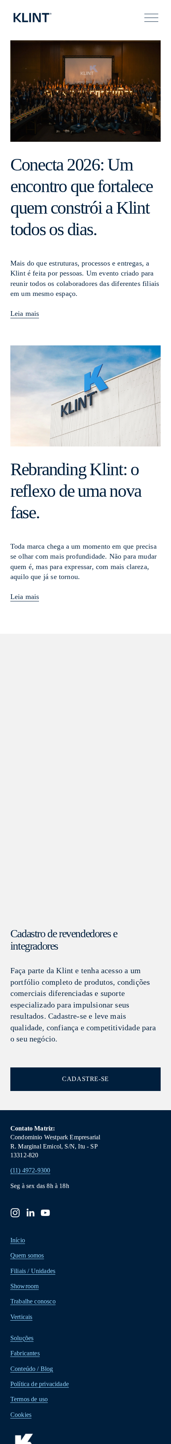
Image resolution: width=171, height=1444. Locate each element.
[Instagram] (15, 1213)
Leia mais (24, 313)
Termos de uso (29, 1399)
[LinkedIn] (30, 1213)
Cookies (20, 1414)
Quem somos (27, 1255)
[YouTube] (45, 1213)
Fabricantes (25, 1353)
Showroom (24, 1286)
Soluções (21, 1338)
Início (17, 1240)
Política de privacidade (39, 1384)
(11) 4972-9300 (30, 1170)
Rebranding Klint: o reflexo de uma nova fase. (75, 490)
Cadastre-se (85, 1078)
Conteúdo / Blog (31, 1368)
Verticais (21, 1316)
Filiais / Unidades (32, 1270)
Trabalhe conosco (33, 1301)
